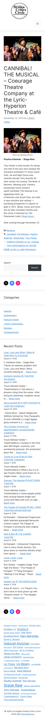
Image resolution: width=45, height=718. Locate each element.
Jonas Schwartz (13, 657)
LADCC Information (13, 324)
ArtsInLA (22, 629)
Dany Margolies (29, 636)
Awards (7, 311)
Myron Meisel (10, 671)
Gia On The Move (26, 650)
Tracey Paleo (26, 696)
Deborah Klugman (17, 643)
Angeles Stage (23, 625)
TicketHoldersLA (11, 696)
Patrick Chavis (10, 677)
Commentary (10, 315)
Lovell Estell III (8, 668)
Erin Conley (18, 647)
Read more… (28, 216)
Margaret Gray (21, 667)
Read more (31, 372)
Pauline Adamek (13, 680)
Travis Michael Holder (14, 699)
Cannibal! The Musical (18, 234)
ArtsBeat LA (10, 629)
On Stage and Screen (12, 674)
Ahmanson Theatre (10, 625)
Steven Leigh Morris (32, 686)
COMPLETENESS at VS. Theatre (23, 242)
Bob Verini (27, 632)
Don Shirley (35, 644)
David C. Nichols (12, 639)
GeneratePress (27, 714)
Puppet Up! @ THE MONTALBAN (20, 581)
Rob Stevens (29, 680)
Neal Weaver (24, 670)
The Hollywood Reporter (28, 693)
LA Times (9, 664)
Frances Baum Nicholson (32, 647)
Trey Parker (31, 238)
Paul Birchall (23, 678)
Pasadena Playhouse (29, 674)
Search (7, 263)
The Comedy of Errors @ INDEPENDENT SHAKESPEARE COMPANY (19, 429)
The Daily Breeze (11, 693)
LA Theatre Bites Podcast (12, 660)
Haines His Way (12, 653)
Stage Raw (18, 238)
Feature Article (11, 319)
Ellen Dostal (8, 647)
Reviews (11, 230)
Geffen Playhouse (11, 650)
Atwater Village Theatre (12, 633)
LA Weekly (23, 664)
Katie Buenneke (28, 657)
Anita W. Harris (35, 625)
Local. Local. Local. (13, 558)
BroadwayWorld (11, 636)
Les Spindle (35, 664)
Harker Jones (25, 654)
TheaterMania (28, 690)
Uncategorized (11, 332)
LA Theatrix (25, 660)
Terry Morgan (11, 689)
